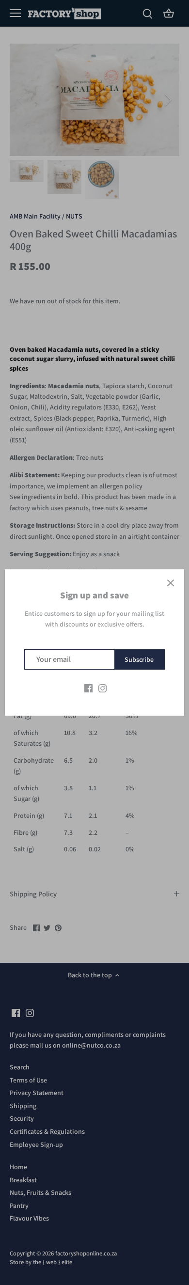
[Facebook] (88, 688)
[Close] (170, 583)
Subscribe (139, 659)
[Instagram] (102, 688)
